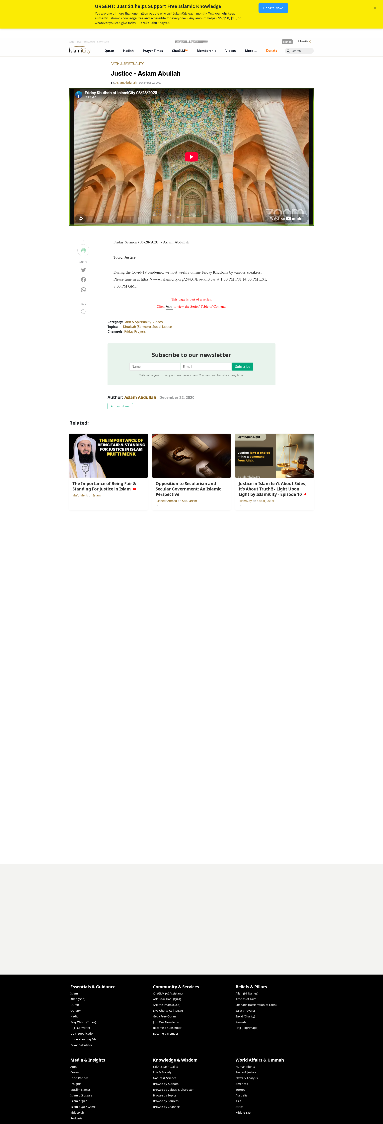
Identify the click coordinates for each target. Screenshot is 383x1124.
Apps (73, 1067)
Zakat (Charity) (245, 1016)
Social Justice (162, 326)
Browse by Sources (166, 1101)
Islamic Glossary (81, 1095)
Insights (75, 1084)
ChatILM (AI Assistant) (168, 993)
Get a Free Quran (164, 1016)
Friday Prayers (135, 331)
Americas (242, 1084)
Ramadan (242, 1022)
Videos (158, 322)
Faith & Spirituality (127, 63)
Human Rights (245, 1067)
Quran (74, 1005)
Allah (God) (77, 999)
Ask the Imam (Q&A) (166, 1005)
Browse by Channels (166, 1107)
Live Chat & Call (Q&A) (168, 1010)
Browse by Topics (164, 1095)
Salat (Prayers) (245, 1010)
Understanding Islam (84, 1039)
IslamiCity (246, 501)
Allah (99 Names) (247, 993)
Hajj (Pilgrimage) (247, 1028)
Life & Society (162, 1072)
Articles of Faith (246, 999)
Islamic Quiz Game (83, 1107)
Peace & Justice (246, 1072)
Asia (238, 1101)
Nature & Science (164, 1078)
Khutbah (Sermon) (137, 326)
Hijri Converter (80, 1028)
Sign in (287, 41)
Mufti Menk (80, 495)
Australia (242, 1095)
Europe (240, 1089)
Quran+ (75, 1010)
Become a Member (165, 1033)
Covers (75, 1072)
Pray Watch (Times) (83, 1022)
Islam (97, 495)
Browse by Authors (166, 1084)
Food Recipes (79, 1078)
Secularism (189, 501)
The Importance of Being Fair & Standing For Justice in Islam (267, 1117)
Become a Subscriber (167, 1028)
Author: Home (120, 406)
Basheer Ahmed (167, 501)
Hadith (75, 1016)
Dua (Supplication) (82, 1033)
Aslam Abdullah (140, 397)
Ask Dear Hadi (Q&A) (167, 999)
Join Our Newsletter (166, 1022)
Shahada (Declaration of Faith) (256, 1005)
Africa (239, 1107)
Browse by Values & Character (173, 1089)
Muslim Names (80, 1089)
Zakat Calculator (81, 1045)
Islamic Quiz (78, 1101)
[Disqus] (191, 914)
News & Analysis (247, 1078)
